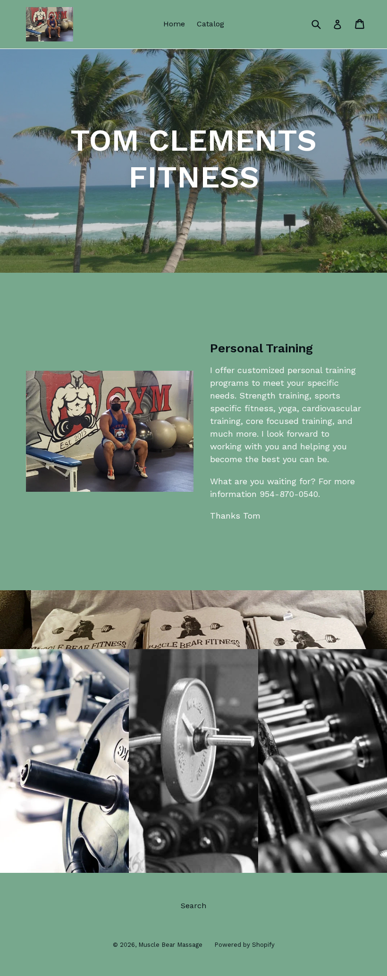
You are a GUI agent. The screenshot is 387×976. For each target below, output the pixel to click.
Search (193, 905)
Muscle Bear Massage (170, 944)
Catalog (210, 23)
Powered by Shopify (244, 944)
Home (174, 23)
